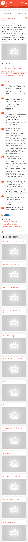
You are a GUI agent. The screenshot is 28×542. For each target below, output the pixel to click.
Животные (8, 6)
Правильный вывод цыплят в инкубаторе (11, 222)
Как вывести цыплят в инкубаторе (13, 226)
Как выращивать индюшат (12, 359)
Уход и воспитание (16, 6)
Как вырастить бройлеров (10, 224)
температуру (9, 108)
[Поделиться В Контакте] (5, 215)
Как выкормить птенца (11, 499)
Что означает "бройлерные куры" (12, 429)
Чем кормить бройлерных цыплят (12, 311)
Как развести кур (9, 336)
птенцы (15, 113)
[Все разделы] (26, 3)
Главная (3, 6)
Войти (22, 3)
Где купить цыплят (9, 522)
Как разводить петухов (11, 382)
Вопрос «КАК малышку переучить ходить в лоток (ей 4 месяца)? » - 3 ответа (14, 75)
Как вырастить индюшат (11, 405)
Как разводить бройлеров (12, 476)
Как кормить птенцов (10, 287)
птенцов (20, 88)
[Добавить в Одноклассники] (2, 215)
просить (17, 161)
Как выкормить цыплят (8, 71)
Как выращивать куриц (11, 264)
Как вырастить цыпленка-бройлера (11, 68)
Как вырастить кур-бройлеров (13, 241)
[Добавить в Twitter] (9, 215)
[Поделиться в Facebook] (7, 215)
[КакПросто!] (6, 3)
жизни (7, 137)
